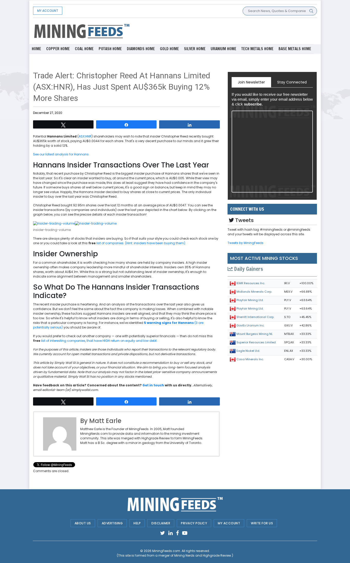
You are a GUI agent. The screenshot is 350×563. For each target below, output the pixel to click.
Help (137, 523)
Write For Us (262, 523)
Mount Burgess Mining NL (254, 334)
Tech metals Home (257, 48)
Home (36, 48)
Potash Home (110, 48)
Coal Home (84, 48)
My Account (47, 10)
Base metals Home (295, 48)
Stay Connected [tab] (292, 82)
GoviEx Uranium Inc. (250, 325)
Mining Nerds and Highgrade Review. (203, 555)
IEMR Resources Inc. (250, 283)
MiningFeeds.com (166, 551)
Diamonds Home (141, 48)
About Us (83, 523)
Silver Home (194, 48)
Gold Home (169, 48)
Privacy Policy (194, 523)
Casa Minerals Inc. (250, 359)
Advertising (112, 523)
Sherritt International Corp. (255, 317)
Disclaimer (160, 523)
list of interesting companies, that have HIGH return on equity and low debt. (99, 340)
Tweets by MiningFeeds (245, 243)
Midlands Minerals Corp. (254, 292)
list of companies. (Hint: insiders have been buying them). (141, 243)
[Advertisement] (223, 30)
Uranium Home (223, 48)
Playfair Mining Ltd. (249, 300)
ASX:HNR (85, 136)
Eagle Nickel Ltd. (248, 351)
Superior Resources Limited (256, 342)
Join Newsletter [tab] (251, 82)
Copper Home (58, 48)
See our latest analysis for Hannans (61, 154)
